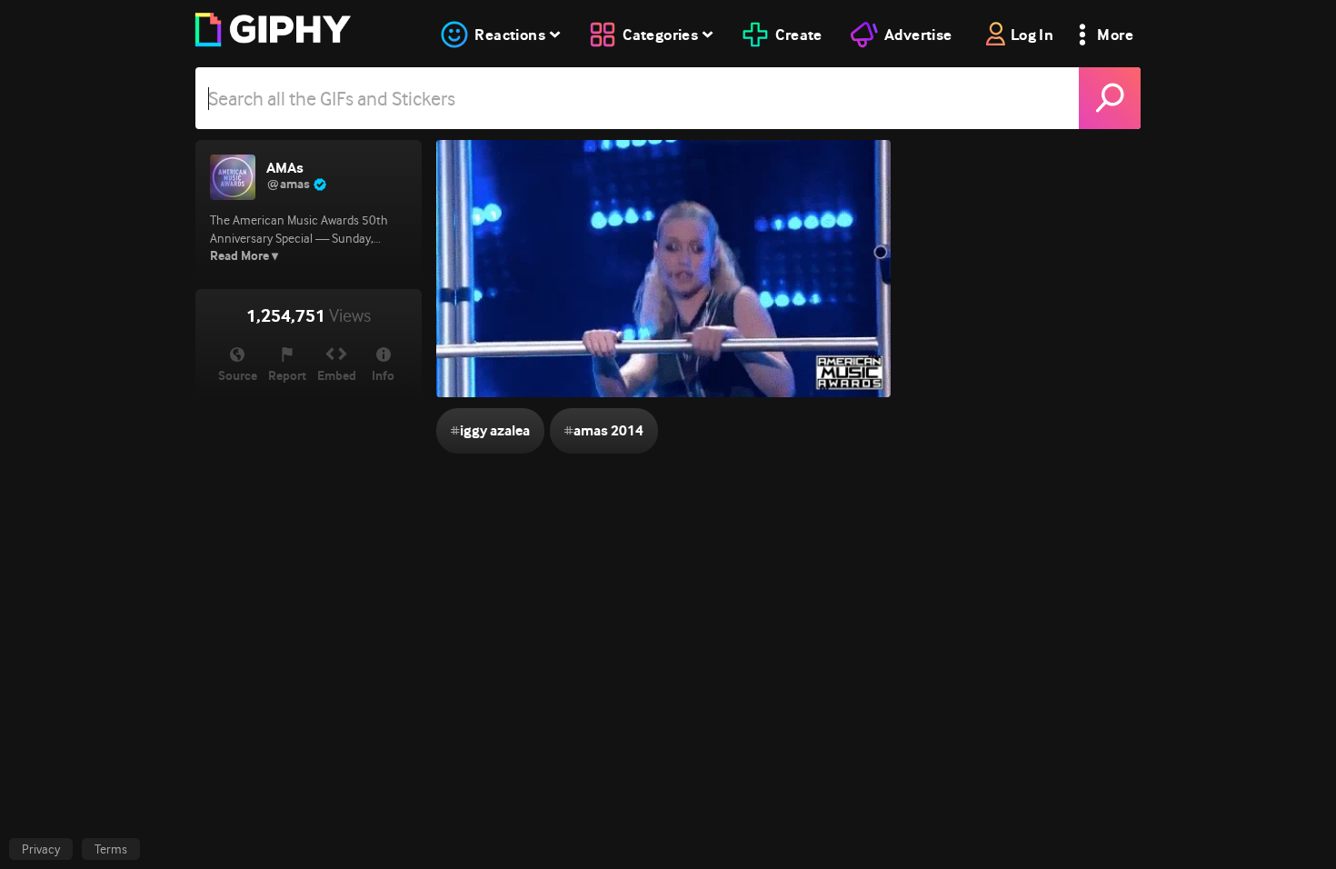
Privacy (41, 849)
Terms (111, 849)
